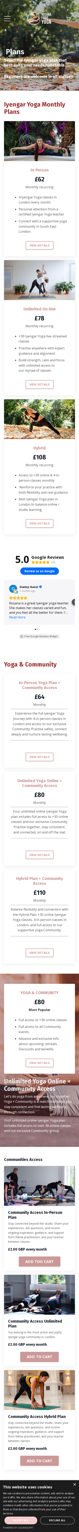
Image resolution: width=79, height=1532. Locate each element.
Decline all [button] (57, 1520)
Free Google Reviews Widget (41, 636)
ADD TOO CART (39, 1261)
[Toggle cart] (68, 18)
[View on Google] (13, 589)
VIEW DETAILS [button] (39, 245)
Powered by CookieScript (18, 1527)
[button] (4, 602)
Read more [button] (17, 617)
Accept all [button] (21, 1520)
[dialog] (39, 1506)
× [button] (74, 1484)
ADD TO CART (39, 1356)
